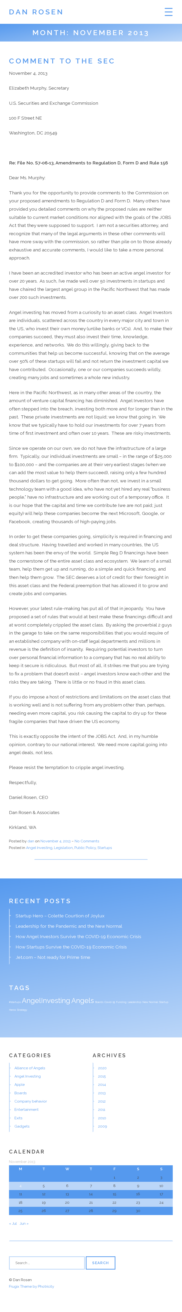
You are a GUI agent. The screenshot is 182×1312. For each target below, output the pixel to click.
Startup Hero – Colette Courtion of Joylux (60, 915)
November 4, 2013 (56, 841)
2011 (101, 1109)
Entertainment (26, 1109)
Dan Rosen (36, 12)
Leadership (134, 1002)
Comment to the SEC (62, 61)
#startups (15, 1002)
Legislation (63, 848)
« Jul (13, 1223)
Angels (82, 1000)
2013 (102, 1093)
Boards (99, 1002)
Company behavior (30, 1101)
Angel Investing (39, 848)
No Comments (87, 841)
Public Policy (85, 848)
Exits (18, 1118)
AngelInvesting (46, 1000)
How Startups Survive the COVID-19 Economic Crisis (71, 946)
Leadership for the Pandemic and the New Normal (69, 926)
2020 (102, 1068)
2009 (102, 1126)
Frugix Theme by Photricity (31, 1286)
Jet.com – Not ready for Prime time (53, 957)
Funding (121, 1002)
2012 (102, 1101)
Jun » (24, 1223)
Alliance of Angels (29, 1068)
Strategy (22, 1009)
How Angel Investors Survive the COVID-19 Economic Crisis (78, 936)
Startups (104, 848)
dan (30, 841)
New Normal (150, 1002)
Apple (19, 1084)
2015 (102, 1076)
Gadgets (22, 1126)
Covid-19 (110, 1002)
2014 (102, 1084)
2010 (102, 1118)
